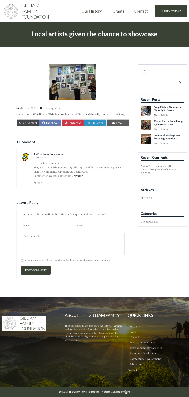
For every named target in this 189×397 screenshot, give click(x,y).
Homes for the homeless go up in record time (168, 123)
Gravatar (77, 175)
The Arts (135, 336)
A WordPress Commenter (48, 154)
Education (136, 364)
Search (145, 70)
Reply (40, 182)
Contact (141, 11)
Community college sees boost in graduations (167, 137)
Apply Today (171, 11)
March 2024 (148, 197)
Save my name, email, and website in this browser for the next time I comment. (68, 260)
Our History (92, 11)
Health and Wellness (142, 342)
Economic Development (144, 353)
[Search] (180, 82)
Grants (118, 11)
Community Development (145, 358)
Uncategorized (52, 108)
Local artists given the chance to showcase (158, 171)
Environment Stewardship (146, 347)
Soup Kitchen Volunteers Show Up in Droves (167, 109)
